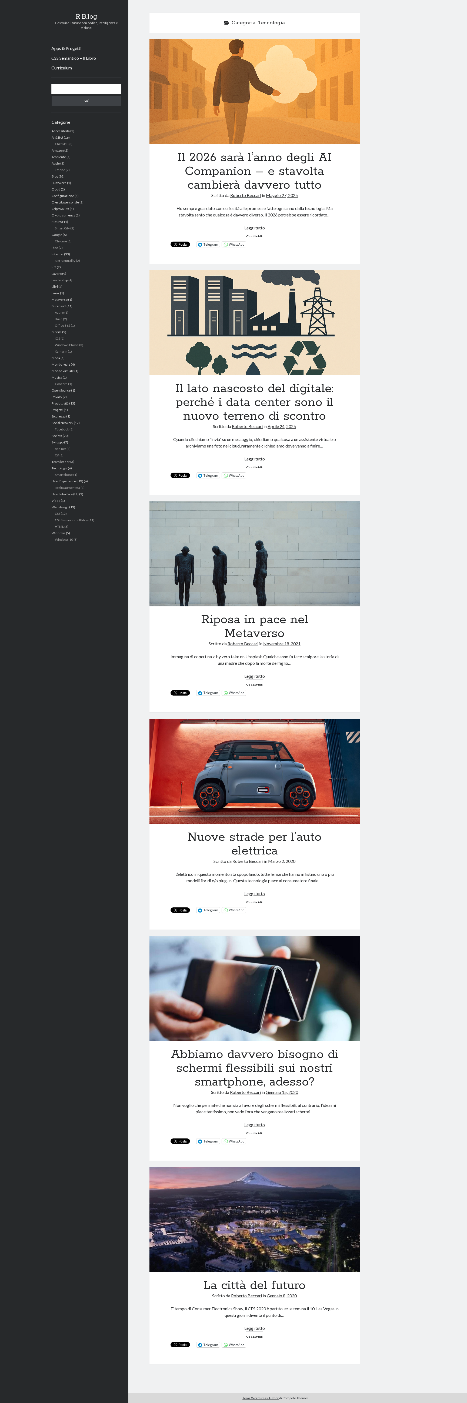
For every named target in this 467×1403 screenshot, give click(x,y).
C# (57, 455)
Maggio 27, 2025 (282, 195)
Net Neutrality (65, 261)
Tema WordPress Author (260, 1398)
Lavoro (57, 274)
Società (57, 436)
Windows (58, 533)
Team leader (61, 462)
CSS (57, 514)
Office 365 (62, 325)
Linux (55, 293)
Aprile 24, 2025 (282, 426)
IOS (57, 338)
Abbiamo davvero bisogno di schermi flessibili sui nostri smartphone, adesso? (254, 988)
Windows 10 (64, 539)
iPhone (60, 170)
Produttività (60, 403)
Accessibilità (61, 131)
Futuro (57, 222)
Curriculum (61, 67)
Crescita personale (65, 202)
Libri (55, 287)
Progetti (57, 410)
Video (56, 501)
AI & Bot (57, 137)
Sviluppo (58, 442)
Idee (55, 248)
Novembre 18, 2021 (282, 643)
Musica (57, 377)
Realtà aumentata (67, 488)
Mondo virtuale (63, 371)
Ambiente (59, 157)
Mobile (57, 332)
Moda (56, 358)
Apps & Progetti (66, 48)
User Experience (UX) (67, 481)
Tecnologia (59, 468)
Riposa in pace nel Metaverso (254, 553)
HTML (59, 527)
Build (58, 319)
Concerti (61, 384)
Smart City (62, 228)
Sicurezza (59, 416)
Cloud (56, 189)
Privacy (57, 397)
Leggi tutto (254, 227)
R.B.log (86, 16)
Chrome (61, 241)
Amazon (58, 150)
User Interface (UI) (65, 494)
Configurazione (63, 196)
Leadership (60, 280)
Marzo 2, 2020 (281, 861)
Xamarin (61, 351)
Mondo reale (61, 364)
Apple (56, 163)
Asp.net (60, 449)
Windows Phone (67, 345)
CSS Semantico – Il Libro (73, 58)
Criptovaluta (60, 209)
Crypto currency (63, 215)
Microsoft (59, 306)
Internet (58, 254)
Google (57, 235)
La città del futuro (254, 1219)
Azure (59, 312)
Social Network (62, 423)
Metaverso (60, 300)
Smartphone (64, 475)
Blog (55, 176)
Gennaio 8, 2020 (282, 1295)
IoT (54, 267)
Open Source (61, 390)
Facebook (62, 429)
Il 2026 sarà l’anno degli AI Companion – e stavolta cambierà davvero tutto (254, 91)
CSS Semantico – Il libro (71, 520)
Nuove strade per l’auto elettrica (254, 771)
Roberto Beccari (245, 195)
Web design (60, 507)
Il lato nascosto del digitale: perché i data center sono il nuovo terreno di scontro (254, 322)
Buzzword (59, 183)
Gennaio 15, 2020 (282, 1092)
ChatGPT (61, 144)
